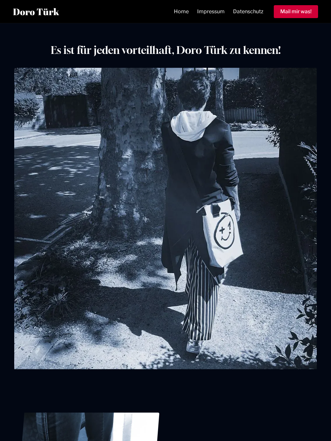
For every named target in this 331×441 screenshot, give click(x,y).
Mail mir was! (296, 11)
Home (181, 11)
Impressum (211, 11)
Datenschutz (248, 11)
